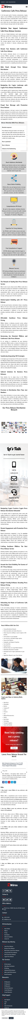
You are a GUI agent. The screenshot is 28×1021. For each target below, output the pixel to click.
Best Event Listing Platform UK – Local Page (13, 763)
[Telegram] (7, 890)
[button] (3, 771)
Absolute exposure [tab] (7, 127)
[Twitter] (7, 899)
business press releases (21, 799)
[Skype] (10, 890)
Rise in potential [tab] (6, 141)
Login (7, 2)
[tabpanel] (14, 134)
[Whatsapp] (3, 890)
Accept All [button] (11, 1018)
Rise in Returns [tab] (6, 145)
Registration (12, 2)
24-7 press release (15, 571)
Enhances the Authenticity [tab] (9, 148)
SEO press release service (8, 360)
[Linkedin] (10, 899)
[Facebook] (3, 899)
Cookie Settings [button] (4, 1018)
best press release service (18, 869)
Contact (3, 2)
